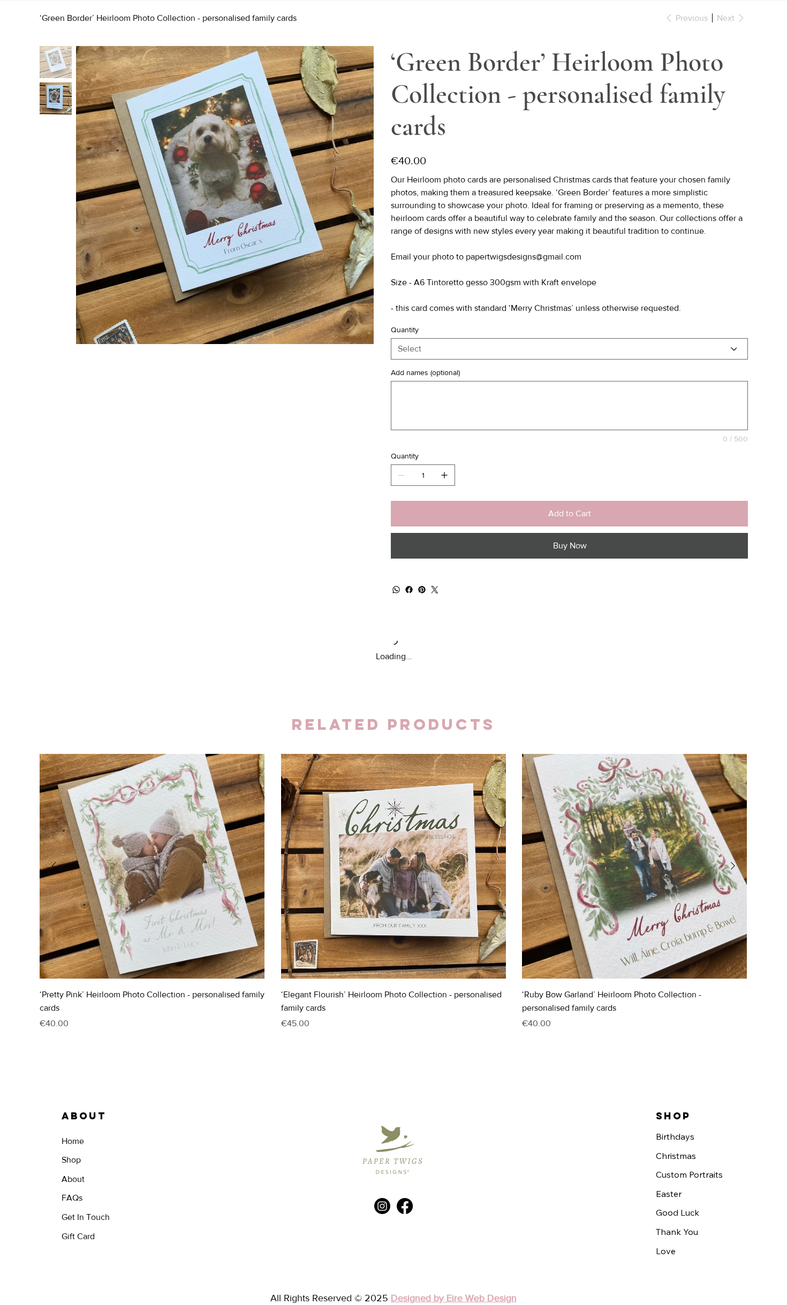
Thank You (677, 1231)
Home (73, 1141)
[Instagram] (382, 1206)
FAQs (72, 1197)
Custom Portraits (689, 1174)
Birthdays (675, 1136)
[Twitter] (434, 589)
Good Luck (677, 1212)
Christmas (676, 1155)
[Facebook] (409, 589)
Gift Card (78, 1236)
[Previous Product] (54, 865)
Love (666, 1251)
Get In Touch (86, 1217)
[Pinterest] (422, 589)
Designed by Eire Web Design (454, 1298)
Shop (71, 1159)
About (73, 1179)
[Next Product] (733, 865)
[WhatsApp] (396, 589)
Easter (669, 1193)
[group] (393, 893)
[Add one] (444, 475)
